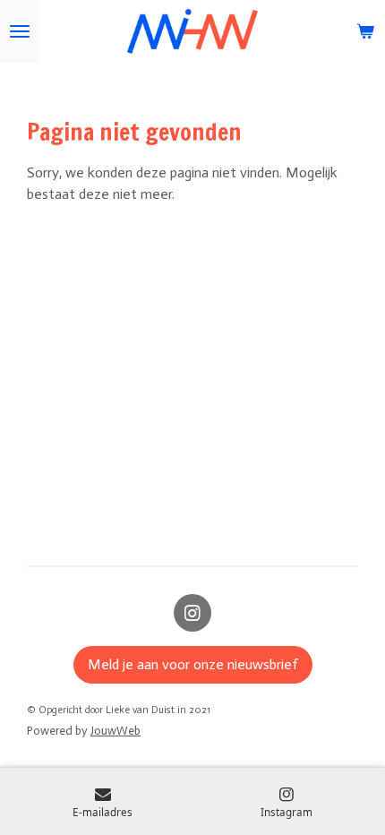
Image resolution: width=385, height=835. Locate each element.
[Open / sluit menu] (19, 31)
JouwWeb (115, 730)
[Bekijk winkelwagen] (365, 31)
